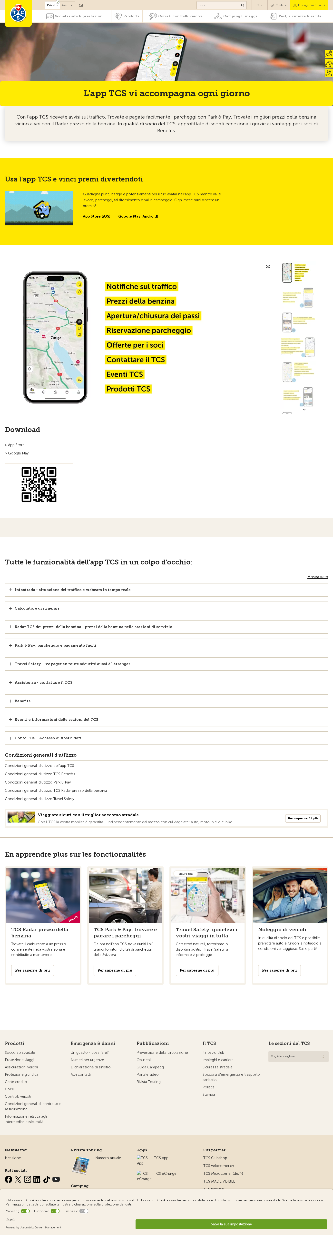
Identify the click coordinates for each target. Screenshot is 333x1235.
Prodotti (131, 16)
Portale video (148, 1074)
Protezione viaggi (19, 1060)
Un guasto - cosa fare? (90, 1052)
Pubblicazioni (153, 1043)
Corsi (9, 1089)
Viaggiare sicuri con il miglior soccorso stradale (88, 815)
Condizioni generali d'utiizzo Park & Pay (38, 782)
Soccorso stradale (20, 1052)
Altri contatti (81, 1074)
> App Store (15, 445)
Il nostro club (213, 1052)
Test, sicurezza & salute (299, 16)
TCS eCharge (165, 1173)
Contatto (281, 5)
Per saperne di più (303, 818)
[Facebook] (9, 1178)
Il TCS (209, 1043)
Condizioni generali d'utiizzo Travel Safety (39, 799)
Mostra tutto (317, 577)
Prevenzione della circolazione (162, 1052)
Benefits (22, 701)
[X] (18, 1178)
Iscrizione (13, 1158)
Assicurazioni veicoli (21, 1067)
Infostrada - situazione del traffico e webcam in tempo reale (73, 590)
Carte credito (16, 1082)
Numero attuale (108, 1158)
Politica (209, 1087)
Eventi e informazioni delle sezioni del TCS (56, 719)
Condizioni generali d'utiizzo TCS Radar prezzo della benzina (56, 790)
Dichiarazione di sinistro (91, 1067)
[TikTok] (47, 1178)
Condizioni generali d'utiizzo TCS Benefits (40, 774)
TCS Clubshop (215, 1158)
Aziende (67, 5)
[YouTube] (56, 1178)
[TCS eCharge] (144, 1173)
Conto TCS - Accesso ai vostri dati (48, 738)
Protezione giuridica (21, 1074)
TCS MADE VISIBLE (219, 1181)
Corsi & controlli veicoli (180, 16)
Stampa (209, 1094)
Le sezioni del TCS (289, 1043)
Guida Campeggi (151, 1067)
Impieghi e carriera (218, 1060)
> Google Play (17, 453)
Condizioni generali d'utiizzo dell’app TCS (39, 765)
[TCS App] (143, 1158)
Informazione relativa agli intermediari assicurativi (26, 1119)
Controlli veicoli (18, 1096)
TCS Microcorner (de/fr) (223, 1173)
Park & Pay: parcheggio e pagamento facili (55, 645)
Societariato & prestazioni (79, 16)
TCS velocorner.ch (218, 1166)
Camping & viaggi (240, 16)
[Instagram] (28, 1178)
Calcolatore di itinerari (37, 608)
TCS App (161, 1158)
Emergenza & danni (311, 5)
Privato (52, 5)
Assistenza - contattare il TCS (43, 682)
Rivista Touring (149, 1082)
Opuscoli (144, 1060)
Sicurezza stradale (218, 1067)
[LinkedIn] (37, 1178)
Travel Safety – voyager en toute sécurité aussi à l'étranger (72, 664)
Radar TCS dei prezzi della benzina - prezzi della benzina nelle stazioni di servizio (93, 627)
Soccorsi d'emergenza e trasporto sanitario (231, 1077)
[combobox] (298, 1056)
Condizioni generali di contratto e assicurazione (33, 1106)
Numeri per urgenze (87, 1060)
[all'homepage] (18, 13)
